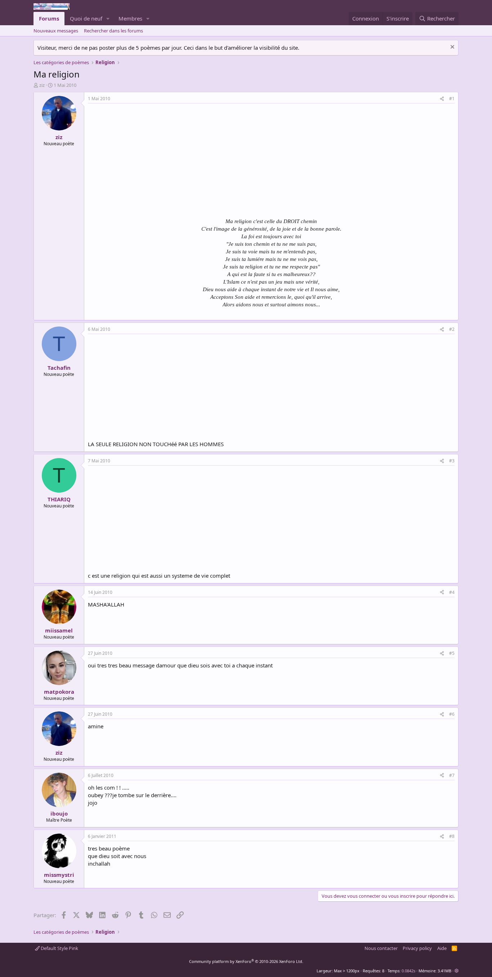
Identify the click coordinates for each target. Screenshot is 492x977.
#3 (452, 461)
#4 (452, 592)
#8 (452, 836)
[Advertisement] (148, 157)
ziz (42, 85)
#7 (452, 775)
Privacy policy (417, 948)
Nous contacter (381, 948)
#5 (452, 653)
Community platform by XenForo (246, 961)
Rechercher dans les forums (113, 30)
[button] (108, 18)
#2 (452, 329)
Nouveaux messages (55, 30)
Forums (49, 18)
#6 (452, 714)
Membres (130, 18)
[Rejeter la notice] (451, 48)
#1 (452, 99)
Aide (442, 948)
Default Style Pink (59, 948)
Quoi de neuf (86, 18)
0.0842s (408, 970)
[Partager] (442, 99)
